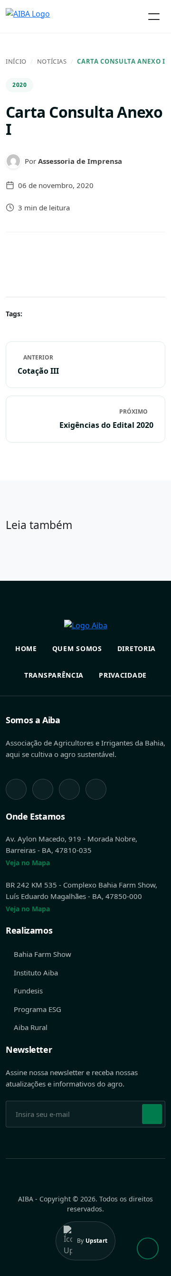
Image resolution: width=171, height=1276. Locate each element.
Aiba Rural (31, 1027)
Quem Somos (77, 648)
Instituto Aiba (36, 972)
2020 (19, 85)
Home (26, 648)
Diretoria (136, 648)
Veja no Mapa (28, 862)
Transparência (54, 675)
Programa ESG (37, 1009)
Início (16, 61)
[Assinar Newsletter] (152, 1114)
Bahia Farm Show (42, 954)
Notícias (52, 61)
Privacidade (123, 675)
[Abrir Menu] (153, 16)
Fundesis (28, 990)
